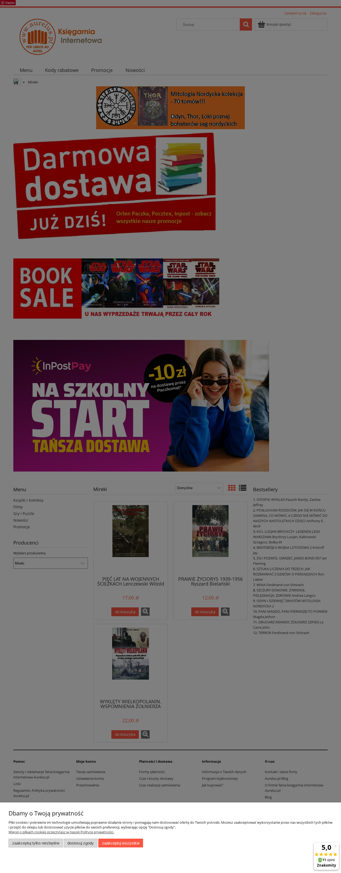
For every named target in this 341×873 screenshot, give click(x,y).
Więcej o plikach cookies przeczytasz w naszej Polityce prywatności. (61, 832)
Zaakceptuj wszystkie (121, 843)
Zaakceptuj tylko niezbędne (35, 843)
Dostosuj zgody (80, 843)
